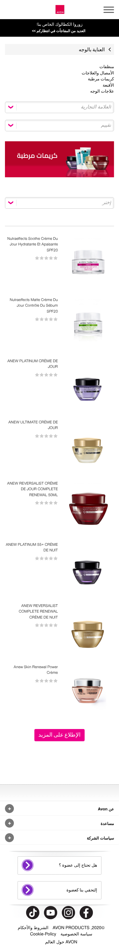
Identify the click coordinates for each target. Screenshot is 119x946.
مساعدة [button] (107, 823)
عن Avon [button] (106, 809)
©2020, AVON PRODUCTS (78, 927)
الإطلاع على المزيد (59, 735)
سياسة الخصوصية (76, 933)
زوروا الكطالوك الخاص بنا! (59, 27)
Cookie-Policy (43, 933)
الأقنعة (108, 85)
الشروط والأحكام (33, 927)
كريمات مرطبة (101, 79)
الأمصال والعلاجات (98, 73)
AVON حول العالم (61, 941)
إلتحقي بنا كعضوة (81, 890)
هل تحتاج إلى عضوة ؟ (78, 865)
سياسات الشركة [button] (100, 838)
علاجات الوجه (102, 91)
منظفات (106, 67)
